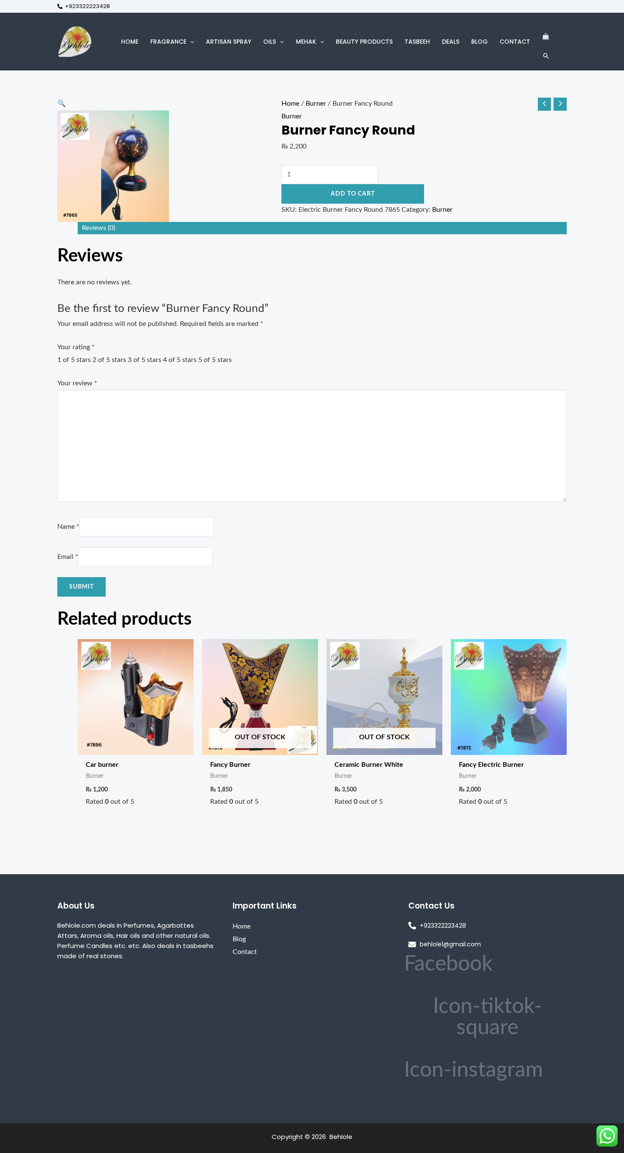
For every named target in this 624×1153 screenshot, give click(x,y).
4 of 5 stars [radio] (180, 359)
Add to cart (353, 194)
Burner (316, 103)
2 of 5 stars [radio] (109, 359)
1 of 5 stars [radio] (74, 359)
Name (68, 526)
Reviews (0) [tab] (98, 227)
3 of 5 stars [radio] (144, 359)
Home (290, 103)
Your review (77, 383)
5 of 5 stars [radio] (215, 359)
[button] (190, 41)
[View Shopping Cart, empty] (545, 36)
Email (67, 556)
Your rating (76, 347)
